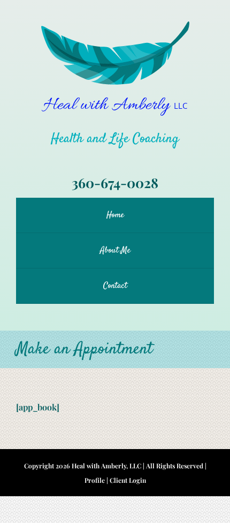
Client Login (128, 480)
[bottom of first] (115, 25)
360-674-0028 (115, 182)
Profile (95, 480)
